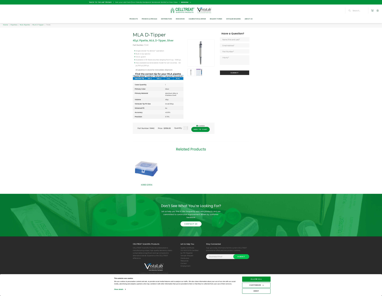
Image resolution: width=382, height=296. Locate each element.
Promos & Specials (149, 19)
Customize (255, 285)
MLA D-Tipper (38, 25)
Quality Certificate (187, 248)
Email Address (228, 46)
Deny (256, 291)
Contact (184, 263)
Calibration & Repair (197, 19)
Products (134, 19)
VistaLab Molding (233, 19)
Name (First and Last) (231, 40)
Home (5, 25)
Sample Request (187, 256)
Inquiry (225, 58)
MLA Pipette (25, 25)
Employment (185, 266)
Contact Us (191, 224)
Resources (180, 19)
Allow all (256, 279)
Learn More (223, 2)
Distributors (166, 19)
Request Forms (216, 19)
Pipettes (13, 25)
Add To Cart (201, 129)
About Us (248, 19)
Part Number (228, 52)
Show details (118, 289)
